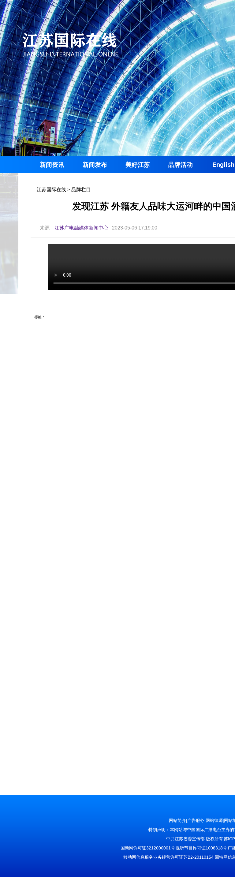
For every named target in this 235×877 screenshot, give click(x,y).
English (223, 164)
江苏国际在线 (51, 189)
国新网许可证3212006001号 (148, 847)
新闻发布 (95, 164)
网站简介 (177, 820)
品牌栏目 (81, 189)
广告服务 (195, 820)
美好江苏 (137, 164)
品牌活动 (180, 164)
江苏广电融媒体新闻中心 (81, 227)
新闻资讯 (52, 164)
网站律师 (214, 820)
